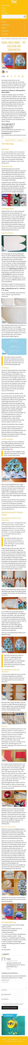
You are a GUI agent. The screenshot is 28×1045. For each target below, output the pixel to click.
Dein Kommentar (5, 980)
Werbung (14, 1041)
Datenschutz (8, 1041)
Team (20, 1039)
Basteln (4, 21)
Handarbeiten (5, 24)
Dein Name (4, 990)
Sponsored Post (6, 5)
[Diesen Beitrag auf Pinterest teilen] (7, 76)
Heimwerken (5, 31)
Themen (4, 8)
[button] (24, 21)
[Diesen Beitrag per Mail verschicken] (18, 76)
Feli (7, 72)
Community (5, 34)
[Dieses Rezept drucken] (22, 76)
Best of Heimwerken (12, 1039)
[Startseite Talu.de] (14, 2)
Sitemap (4, 10)
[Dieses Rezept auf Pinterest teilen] (14, 76)
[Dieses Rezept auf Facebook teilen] (11, 76)
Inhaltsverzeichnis (14, 140)
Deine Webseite (5, 999)
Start (3, 38)
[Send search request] (24, 16)
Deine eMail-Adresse (6, 994)
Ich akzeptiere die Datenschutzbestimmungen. (13, 1004)
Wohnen (4, 28)
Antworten (9, 969)
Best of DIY (4, 1039)
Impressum (5, 13)
